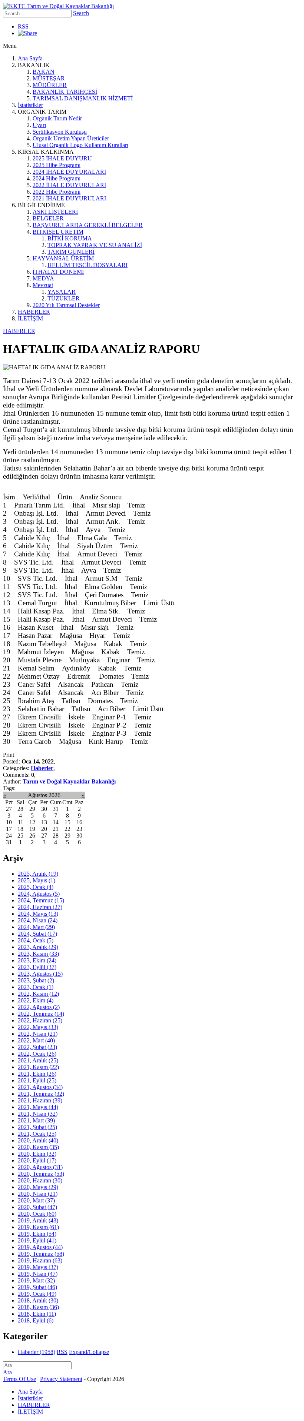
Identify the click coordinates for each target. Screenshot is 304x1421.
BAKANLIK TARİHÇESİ (65, 92)
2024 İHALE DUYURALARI (69, 172)
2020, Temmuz (41, 1174)
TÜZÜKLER (63, 298)
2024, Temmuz (41, 900)
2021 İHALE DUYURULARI (69, 198)
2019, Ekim (37, 1234)
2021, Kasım (38, 1067)
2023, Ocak (35, 987)
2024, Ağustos (39, 894)
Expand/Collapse (89, 1352)
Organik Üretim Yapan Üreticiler (71, 138)
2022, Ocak (37, 1054)
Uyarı (39, 125)
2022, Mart (36, 1040)
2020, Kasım (38, 1147)
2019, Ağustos (40, 1247)
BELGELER (48, 218)
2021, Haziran (40, 1100)
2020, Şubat (37, 1207)
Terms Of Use (19, 1379)
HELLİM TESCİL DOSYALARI (87, 265)
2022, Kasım (38, 994)
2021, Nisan (37, 1114)
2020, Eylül (37, 1160)
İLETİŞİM (30, 318)
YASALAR (61, 292)
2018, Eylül (35, 1320)
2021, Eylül (37, 1080)
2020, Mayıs (38, 1187)
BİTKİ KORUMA (69, 238)
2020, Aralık (38, 1140)
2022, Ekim (35, 1000)
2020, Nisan (37, 1194)
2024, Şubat (37, 934)
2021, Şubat (37, 1127)
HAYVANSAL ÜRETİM (63, 258)
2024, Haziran (40, 907)
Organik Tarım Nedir (57, 118)
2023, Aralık (38, 947)
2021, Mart (36, 1120)
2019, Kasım (38, 1227)
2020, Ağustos (40, 1167)
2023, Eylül (37, 967)
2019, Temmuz (41, 1254)
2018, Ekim (37, 1314)
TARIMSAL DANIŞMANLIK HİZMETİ (83, 98)
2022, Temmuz (41, 1014)
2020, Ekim (37, 1154)
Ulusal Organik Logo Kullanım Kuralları (80, 145)
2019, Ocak (37, 1294)
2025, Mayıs (36, 880)
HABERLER (34, 312)
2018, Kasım (38, 1307)
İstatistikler (30, 105)
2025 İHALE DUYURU (62, 158)
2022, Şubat (37, 1047)
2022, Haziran (40, 1020)
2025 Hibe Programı (56, 165)
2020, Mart (36, 1200)
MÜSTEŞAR (49, 78)
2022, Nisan (37, 1034)
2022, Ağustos (39, 1007)
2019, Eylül (37, 1240)
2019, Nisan (37, 1274)
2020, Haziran (40, 1180)
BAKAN (43, 72)
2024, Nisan (37, 920)
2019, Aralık (38, 1220)
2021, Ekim (37, 1074)
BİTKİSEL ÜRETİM (58, 232)
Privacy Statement (61, 1379)
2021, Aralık (38, 1060)
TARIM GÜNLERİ (71, 252)
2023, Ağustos (40, 974)
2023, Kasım (38, 954)
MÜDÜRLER (50, 85)
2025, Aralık (38, 874)
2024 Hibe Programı (56, 178)
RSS (23, 26)
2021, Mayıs (38, 1107)
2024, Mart (36, 927)
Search (81, 13)
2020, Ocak (37, 1214)
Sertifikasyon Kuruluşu (60, 132)
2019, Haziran (40, 1260)
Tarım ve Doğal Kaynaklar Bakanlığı (69, 781)
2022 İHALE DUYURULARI (69, 185)
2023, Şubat (36, 980)
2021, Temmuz (41, 1094)
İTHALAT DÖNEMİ (58, 272)
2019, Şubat (37, 1287)
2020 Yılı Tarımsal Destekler (66, 305)
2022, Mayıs (38, 1027)
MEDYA (43, 278)
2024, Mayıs (38, 914)
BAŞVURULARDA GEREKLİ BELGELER (88, 225)
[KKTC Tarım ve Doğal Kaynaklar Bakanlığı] (58, 6)
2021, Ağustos (40, 1087)
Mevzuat (43, 285)
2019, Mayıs (38, 1267)
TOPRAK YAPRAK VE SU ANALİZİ (94, 245)
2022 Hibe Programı (56, 192)
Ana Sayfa (30, 58)
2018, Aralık (38, 1300)
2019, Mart (36, 1280)
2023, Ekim (37, 960)
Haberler (42, 768)
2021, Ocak (37, 1134)
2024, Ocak (35, 940)
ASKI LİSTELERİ (55, 212)
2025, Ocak (35, 887)
